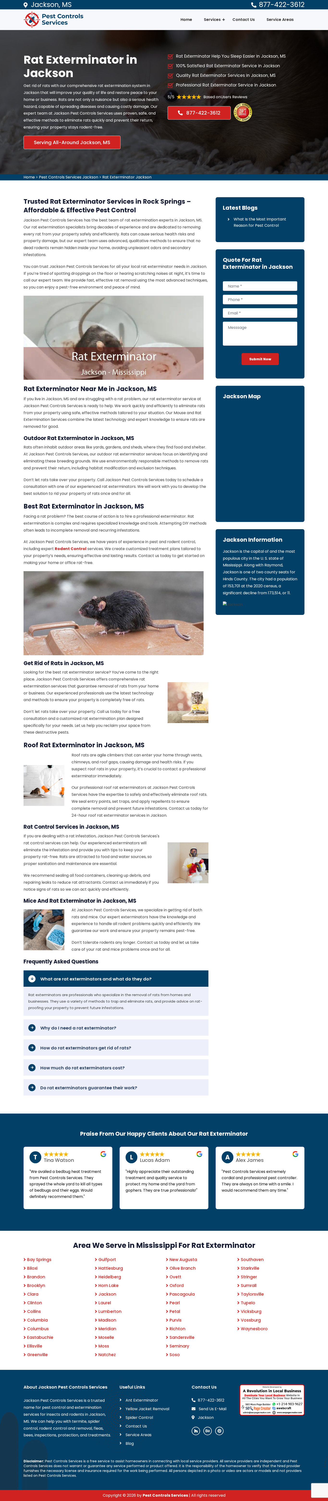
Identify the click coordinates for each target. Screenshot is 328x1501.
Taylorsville (252, 1294)
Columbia (37, 1320)
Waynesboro (254, 1329)
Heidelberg (109, 1277)
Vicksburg (251, 1311)
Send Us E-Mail (212, 1409)
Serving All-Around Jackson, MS (72, 142)
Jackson (107, 1294)
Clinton (34, 1303)
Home (186, 19)
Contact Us (243, 19)
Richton (177, 1329)
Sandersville (182, 1337)
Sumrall (248, 1285)
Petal (175, 1311)
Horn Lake (108, 1285)
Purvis (176, 1320)
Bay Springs (39, 1259)
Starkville (250, 1268)
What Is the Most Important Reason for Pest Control (260, 222)
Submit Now (260, 359)
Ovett (175, 1277)
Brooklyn (36, 1285)
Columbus (38, 1329)
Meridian (107, 1329)
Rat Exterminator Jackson (127, 177)
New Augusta (183, 1259)
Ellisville (34, 1346)
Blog (130, 1443)
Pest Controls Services (165, 1495)
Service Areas (280, 19)
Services (212, 19)
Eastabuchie (40, 1337)
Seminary (179, 1346)
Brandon (36, 1277)
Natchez (107, 1355)
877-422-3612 (281, 4)
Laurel (104, 1303)
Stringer (249, 1277)
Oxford (177, 1285)
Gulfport (107, 1259)
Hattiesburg (110, 1268)
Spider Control (139, 1417)
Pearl (175, 1303)
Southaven (252, 1259)
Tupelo (248, 1303)
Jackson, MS (51, 4)
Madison (107, 1320)
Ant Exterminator (142, 1400)
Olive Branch (183, 1268)
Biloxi (32, 1268)
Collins (34, 1311)
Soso (175, 1355)
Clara (32, 1294)
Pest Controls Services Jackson (68, 177)
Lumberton (109, 1311)
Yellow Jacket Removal (147, 1409)
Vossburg (251, 1320)
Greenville (37, 1355)
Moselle (106, 1337)
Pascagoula (182, 1294)
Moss (103, 1346)
